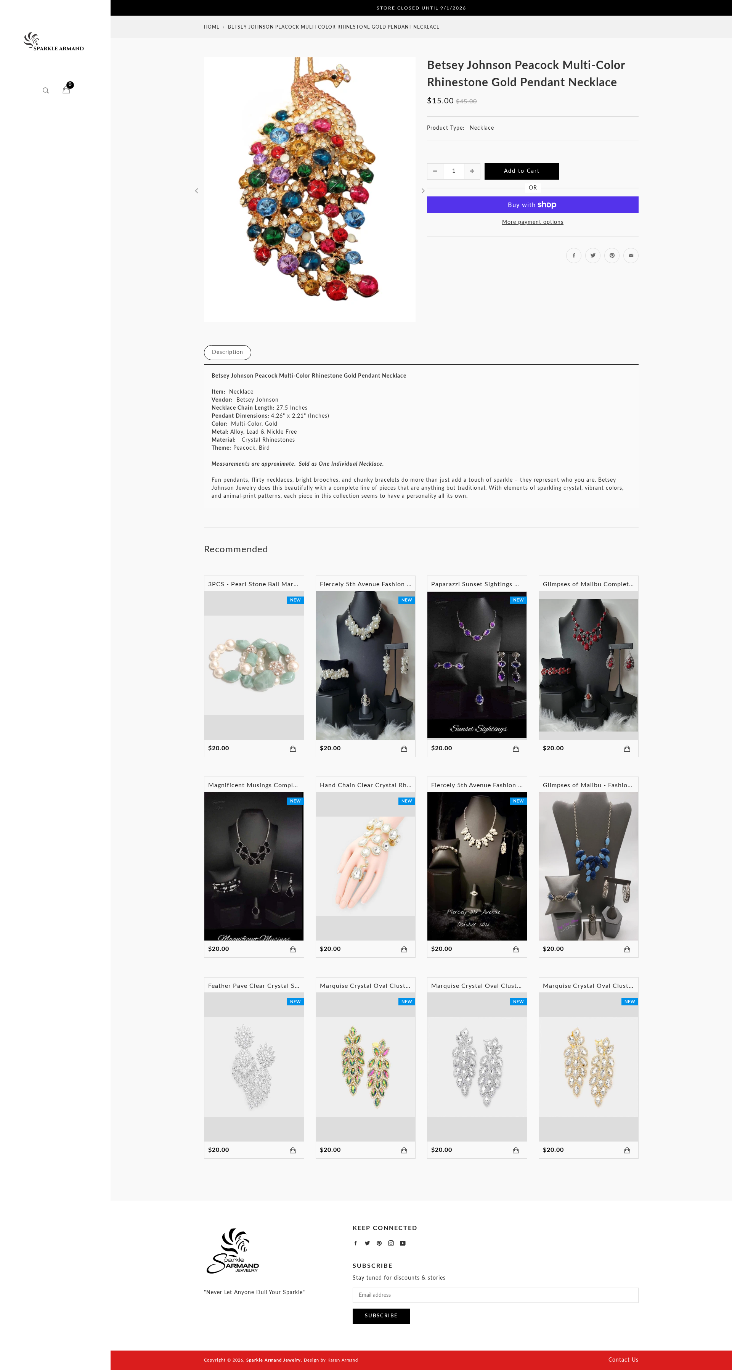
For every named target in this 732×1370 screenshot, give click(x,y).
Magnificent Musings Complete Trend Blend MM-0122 (290, 785)
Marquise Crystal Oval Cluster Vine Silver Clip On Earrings (520, 986)
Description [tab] (227, 352)
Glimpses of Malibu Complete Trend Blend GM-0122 (622, 584)
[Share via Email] (631, 255)
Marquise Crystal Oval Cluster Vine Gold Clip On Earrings (630, 986)
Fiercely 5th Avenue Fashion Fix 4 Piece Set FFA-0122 (401, 584)
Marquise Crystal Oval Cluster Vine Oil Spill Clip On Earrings (412, 986)
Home (212, 27)
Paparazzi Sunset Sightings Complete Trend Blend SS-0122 (519, 584)
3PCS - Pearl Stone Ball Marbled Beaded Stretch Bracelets (296, 584)
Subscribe (381, 1316)
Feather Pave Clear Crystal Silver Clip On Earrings (284, 986)
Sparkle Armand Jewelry (273, 1360)
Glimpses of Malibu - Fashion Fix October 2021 (615, 785)
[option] (310, 189)
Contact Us (623, 1360)
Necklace (482, 128)
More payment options (532, 222)
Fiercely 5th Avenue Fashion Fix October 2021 (501, 785)
